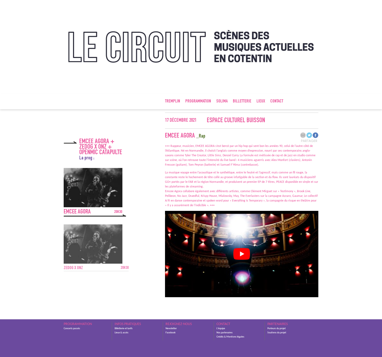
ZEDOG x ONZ (96, 268)
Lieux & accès (121, 332)
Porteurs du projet (276, 328)
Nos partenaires (224, 332)
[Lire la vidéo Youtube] (241, 254)
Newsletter (171, 328)
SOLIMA (222, 101)
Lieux (260, 101)
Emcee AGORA (93, 212)
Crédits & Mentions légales (230, 336)
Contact (276, 101)
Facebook (171, 332)
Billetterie (242, 101)
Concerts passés (72, 328)
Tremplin (172, 101)
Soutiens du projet (276, 332)
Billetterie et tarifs (124, 328)
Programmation (198, 101)
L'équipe (220, 328)
